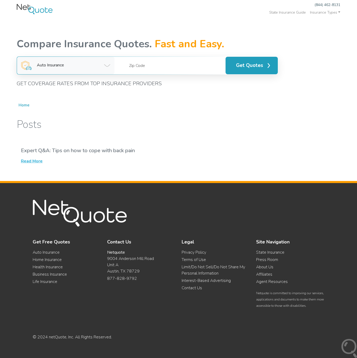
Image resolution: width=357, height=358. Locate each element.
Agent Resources (272, 282)
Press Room (267, 260)
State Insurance (270, 252)
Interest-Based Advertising (206, 280)
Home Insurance (47, 260)
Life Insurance (45, 282)
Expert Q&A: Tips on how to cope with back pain (78, 150)
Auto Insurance (46, 252)
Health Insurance (48, 267)
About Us (264, 267)
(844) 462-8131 (327, 4)
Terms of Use (194, 260)
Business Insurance (50, 274)
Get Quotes (249, 65)
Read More (32, 161)
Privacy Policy (194, 252)
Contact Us (192, 288)
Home (24, 105)
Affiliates (264, 274)
